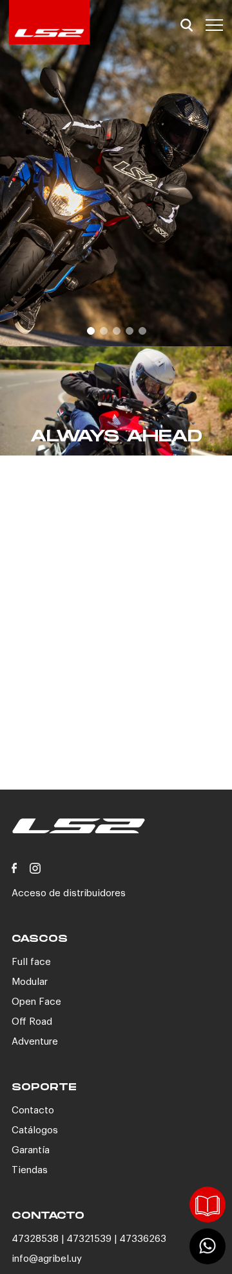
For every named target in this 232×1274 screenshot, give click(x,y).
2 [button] (103, 330)
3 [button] (116, 330)
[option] (116, 173)
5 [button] (142, 330)
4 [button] (129, 330)
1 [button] (90, 330)
